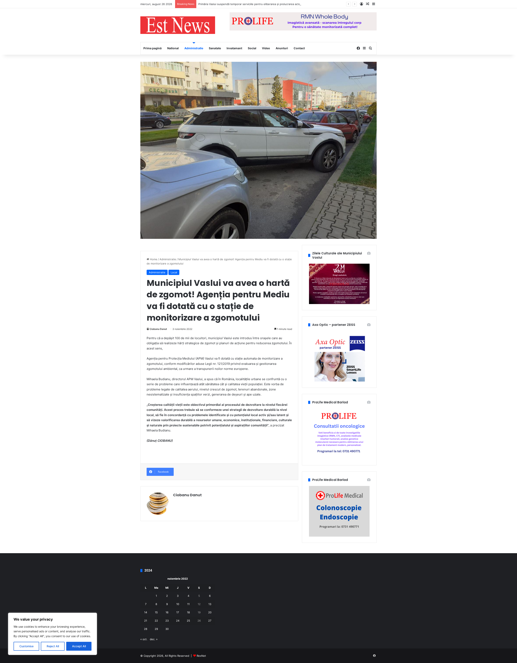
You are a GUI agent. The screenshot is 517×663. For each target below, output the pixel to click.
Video (266, 48)
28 (145, 628)
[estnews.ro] (177, 25)
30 (167, 628)
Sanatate (215, 48)
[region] (52, 634)
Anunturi (282, 48)
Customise (26, 646)
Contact (299, 48)
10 (177, 604)
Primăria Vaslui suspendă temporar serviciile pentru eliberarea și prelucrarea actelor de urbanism (259, 4)
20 (209, 612)
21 (145, 620)
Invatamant (234, 48)
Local (174, 272)
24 (177, 620)
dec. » (154, 639)
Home (153, 259)
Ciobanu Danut (158, 328)
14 (145, 612)
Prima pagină (152, 48)
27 (209, 620)
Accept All (79, 646)
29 (156, 628)
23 (167, 620)
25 (188, 620)
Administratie (193, 48)
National (173, 48)
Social (252, 48)
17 (177, 612)
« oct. (143, 639)
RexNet (201, 655)
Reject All (53, 646)
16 (167, 612)
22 (156, 620)
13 (209, 604)
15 (156, 612)
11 (188, 604)
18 (188, 612)
